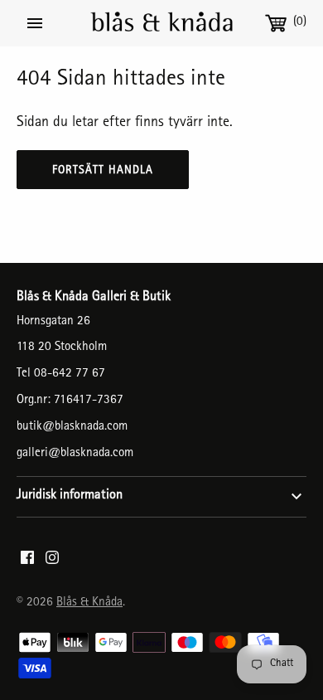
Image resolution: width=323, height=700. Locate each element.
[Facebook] (27, 562)
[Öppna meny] (35, 23)
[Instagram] (52, 562)
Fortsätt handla (102, 171)
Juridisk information (70, 496)
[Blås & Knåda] (161, 23)
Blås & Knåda (89, 603)
